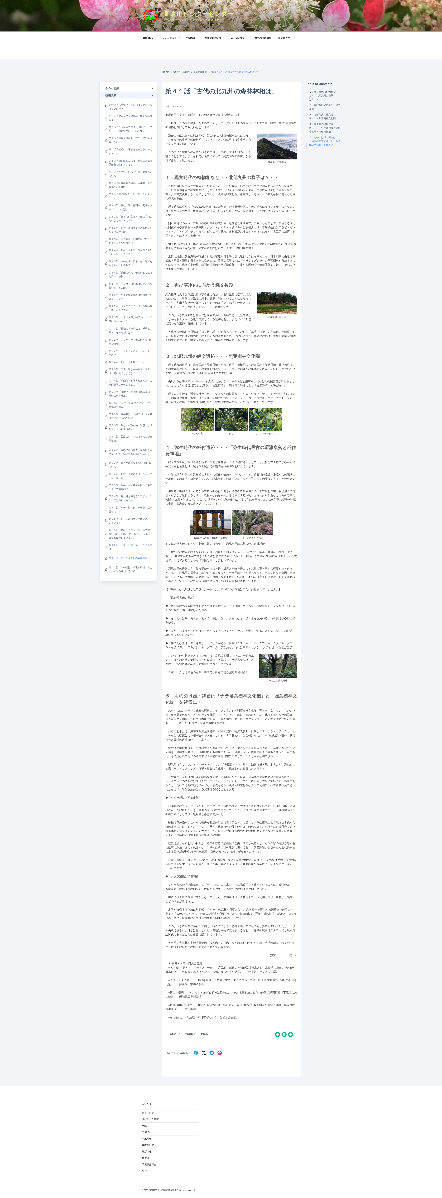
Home (165, 71)
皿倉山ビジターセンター (199, 13)
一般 (144, 1125)
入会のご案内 (238, 37)
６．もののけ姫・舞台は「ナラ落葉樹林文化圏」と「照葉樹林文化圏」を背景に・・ (324, 141)
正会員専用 (284, 37)
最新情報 (147, 1151)
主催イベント (149, 1132)
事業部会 (147, 1138)
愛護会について (213, 37)
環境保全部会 (149, 1164)
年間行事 (191, 37)
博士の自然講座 (262, 37)
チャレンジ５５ (168, 37)
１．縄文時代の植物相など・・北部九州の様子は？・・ (322, 95)
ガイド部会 (148, 1112)
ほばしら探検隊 (150, 1119)
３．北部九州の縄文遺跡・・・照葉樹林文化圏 (322, 116)
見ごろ (145, 1170)
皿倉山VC (148, 37)
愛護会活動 (148, 1145)
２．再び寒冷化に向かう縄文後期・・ (324, 107)
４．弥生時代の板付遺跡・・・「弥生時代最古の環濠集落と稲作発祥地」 (324, 128)
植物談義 (201, 71)
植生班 (145, 1158)
